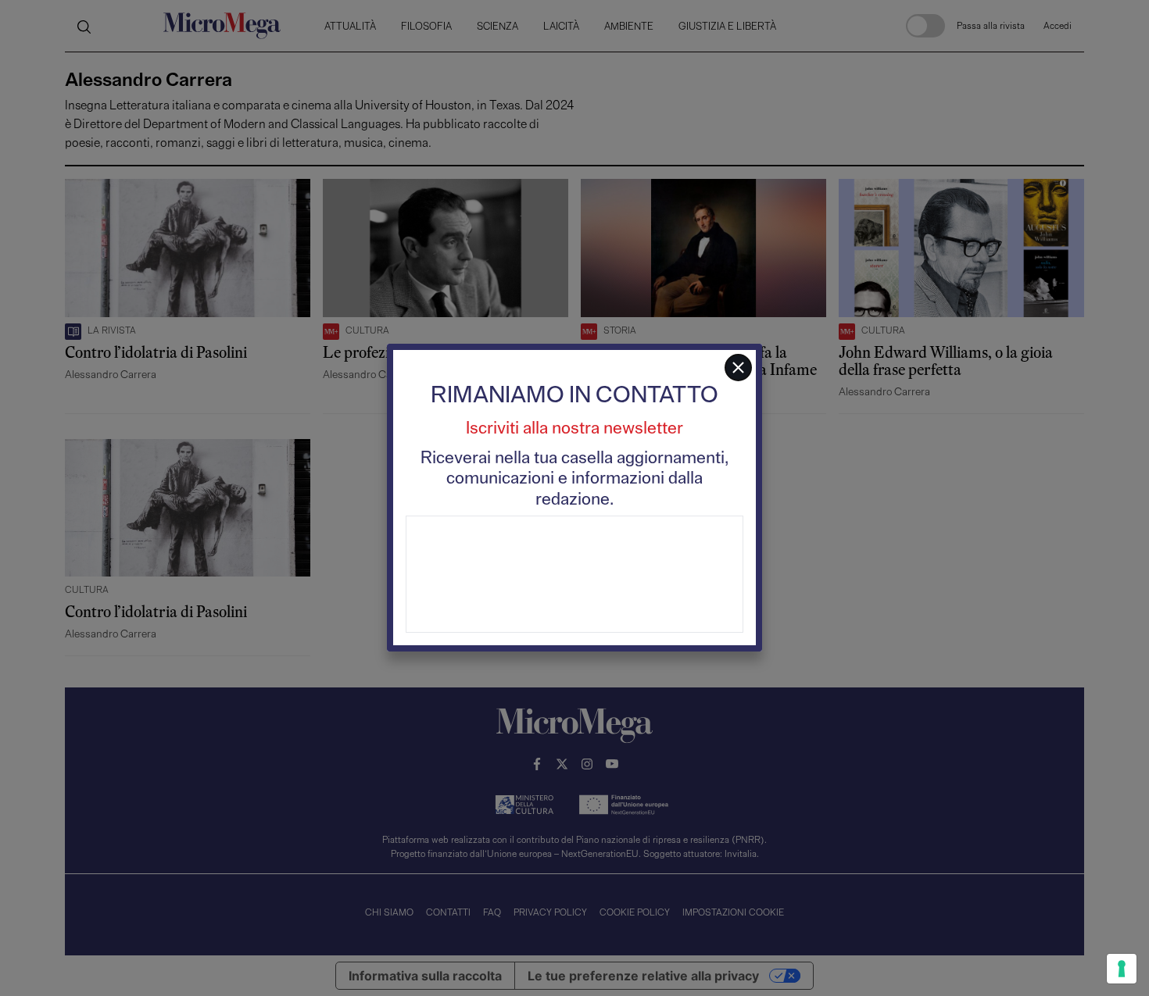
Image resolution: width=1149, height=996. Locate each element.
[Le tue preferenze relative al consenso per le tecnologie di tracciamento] (1121, 969)
